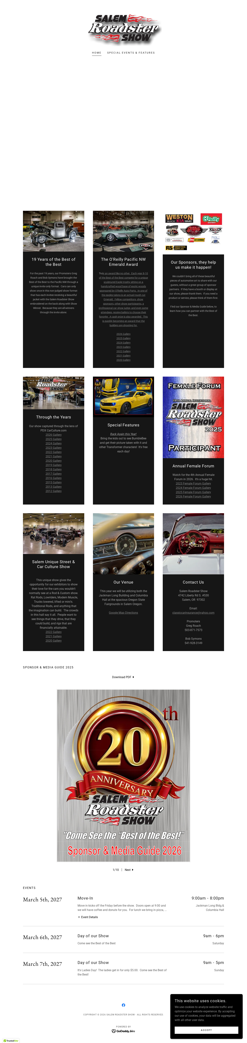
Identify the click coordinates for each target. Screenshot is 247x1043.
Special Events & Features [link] (131, 52)
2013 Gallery (54, 486)
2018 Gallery (54, 469)
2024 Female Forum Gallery (193, 488)
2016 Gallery (54, 478)
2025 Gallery (123, 338)
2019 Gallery (54, 465)
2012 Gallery (54, 491)
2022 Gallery (123, 351)
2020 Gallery (123, 360)
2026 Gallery (123, 334)
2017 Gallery (54, 473)
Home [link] (96, 52)
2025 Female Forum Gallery (193, 492)
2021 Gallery (123, 355)
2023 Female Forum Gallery (193, 483)
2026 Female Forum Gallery (193, 496)
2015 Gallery (54, 482)
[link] (123, 28)
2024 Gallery (123, 342)
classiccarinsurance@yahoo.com (193, 612)
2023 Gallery (123, 347)
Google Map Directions (123, 612)
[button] (129, 870)
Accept (206, 1030)
